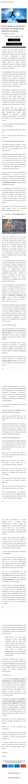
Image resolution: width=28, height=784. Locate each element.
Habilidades (5, 33)
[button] (5, 766)
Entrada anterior (14, 773)
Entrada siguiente (14, 778)
